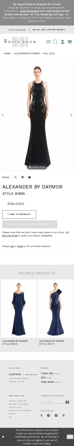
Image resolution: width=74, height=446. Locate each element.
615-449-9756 (10, 235)
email (20, 246)
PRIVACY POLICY (15, 407)
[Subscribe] (67, 402)
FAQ (10, 417)
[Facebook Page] (42, 416)
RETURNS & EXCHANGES (19, 404)
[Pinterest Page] (63, 416)
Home (7, 53)
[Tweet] (15, 177)
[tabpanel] (37, 115)
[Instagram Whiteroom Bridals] (56, 416)
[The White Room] (19, 42)
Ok (70, 436)
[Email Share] (29, 177)
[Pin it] (22, 177)
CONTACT (12, 414)
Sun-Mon (47, 382)
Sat (43, 377)
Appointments (29, 11)
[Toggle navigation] (48, 42)
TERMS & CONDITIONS (18, 401)
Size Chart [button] (16, 203)
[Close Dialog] (3, 437)
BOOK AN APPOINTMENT (49, 29)
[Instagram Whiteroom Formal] (48, 416)
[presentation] (19, 308)
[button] (55, 42)
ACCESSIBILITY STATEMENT (20, 410)
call (12, 246)
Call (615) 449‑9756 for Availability (30, 224)
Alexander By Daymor (27, 53)
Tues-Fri (47, 373)
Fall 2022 (49, 53)
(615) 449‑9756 (31, 374)
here (47, 443)
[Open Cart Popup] (69, 42)
